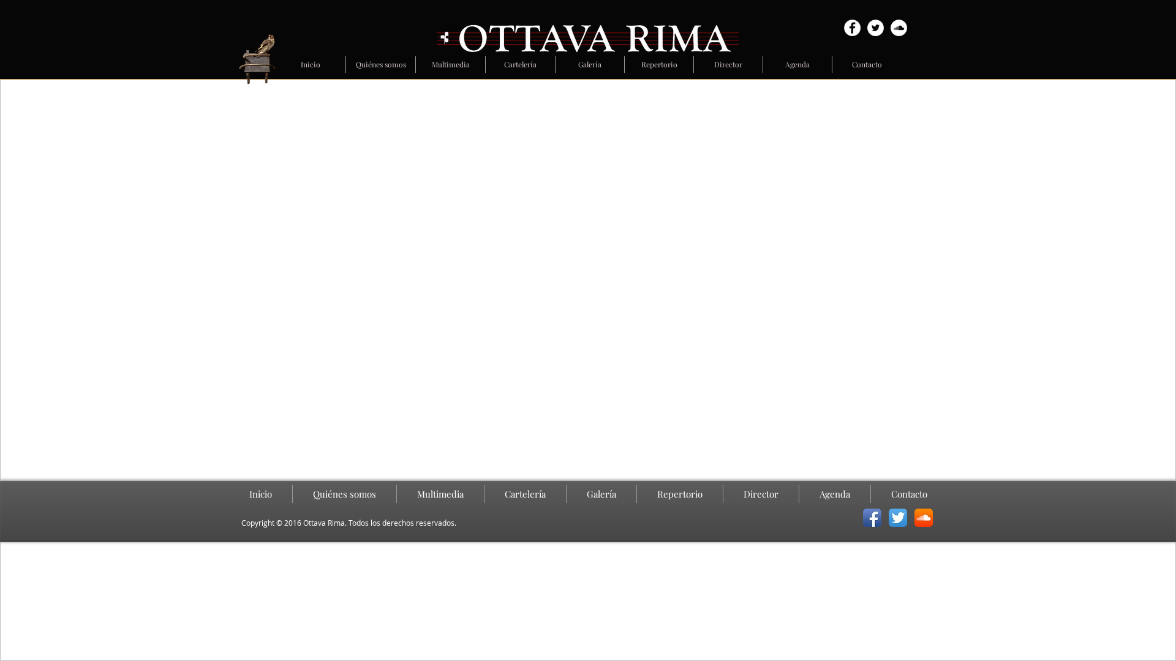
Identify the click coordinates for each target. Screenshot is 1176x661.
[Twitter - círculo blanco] (875, 28)
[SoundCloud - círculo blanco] (899, 28)
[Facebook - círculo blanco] (852, 28)
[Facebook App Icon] (872, 518)
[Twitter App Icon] (898, 518)
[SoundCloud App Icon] (923, 518)
